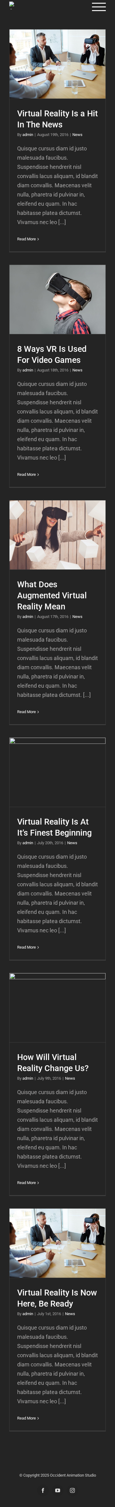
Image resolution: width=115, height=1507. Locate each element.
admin (27, 134)
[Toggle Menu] (99, 7)
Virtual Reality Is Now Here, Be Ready (57, 1243)
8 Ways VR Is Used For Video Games (57, 299)
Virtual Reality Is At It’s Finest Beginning (57, 772)
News (77, 134)
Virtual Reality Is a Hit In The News (57, 64)
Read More (26, 239)
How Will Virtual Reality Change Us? (57, 1007)
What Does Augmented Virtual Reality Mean (57, 535)
